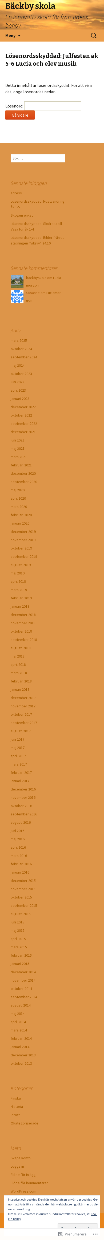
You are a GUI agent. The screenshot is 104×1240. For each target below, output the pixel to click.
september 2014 (24, 996)
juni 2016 (17, 830)
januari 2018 (20, 689)
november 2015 (23, 888)
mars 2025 (19, 340)
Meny (10, 35)
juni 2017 (17, 739)
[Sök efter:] (94, 35)
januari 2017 (20, 780)
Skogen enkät (22, 215)
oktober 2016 (21, 805)
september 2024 (24, 357)
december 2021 (23, 431)
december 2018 (23, 614)
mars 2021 (19, 456)
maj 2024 (18, 365)
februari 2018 (21, 681)
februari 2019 (21, 598)
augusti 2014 (21, 1005)
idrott (15, 1114)
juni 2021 (17, 440)
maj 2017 (18, 747)
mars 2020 (19, 506)
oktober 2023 (21, 373)
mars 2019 (19, 589)
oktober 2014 (21, 988)
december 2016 (23, 789)
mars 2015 (19, 947)
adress (16, 193)
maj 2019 (18, 573)
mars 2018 (19, 672)
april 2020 (18, 498)
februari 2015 (21, 955)
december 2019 (23, 531)
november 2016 (23, 797)
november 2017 (23, 706)
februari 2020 (21, 515)
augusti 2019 (21, 564)
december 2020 (23, 473)
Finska (16, 1098)
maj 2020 (18, 490)
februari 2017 (21, 772)
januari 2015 (20, 963)
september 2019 (24, 556)
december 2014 (23, 972)
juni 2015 (17, 922)
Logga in (17, 1166)
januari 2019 (20, 606)
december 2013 (23, 1055)
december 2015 (23, 880)
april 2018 (18, 664)
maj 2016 (18, 839)
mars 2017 (19, 764)
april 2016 (18, 847)
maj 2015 (18, 930)
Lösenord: (14, 106)
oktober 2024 (21, 348)
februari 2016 (21, 864)
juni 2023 (17, 382)
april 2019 (18, 581)
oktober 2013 (21, 1063)
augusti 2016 (21, 822)
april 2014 (18, 1021)
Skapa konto (21, 1158)
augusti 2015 (21, 913)
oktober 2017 (21, 714)
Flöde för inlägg (23, 1174)
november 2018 (23, 623)
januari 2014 (20, 1046)
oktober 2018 (21, 631)
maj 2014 (18, 1013)
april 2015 (18, 938)
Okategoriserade (24, 1123)
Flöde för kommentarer (29, 1182)
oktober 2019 (21, 548)
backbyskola (36, 277)
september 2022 (24, 423)
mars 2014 (19, 1030)
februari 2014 (21, 1038)
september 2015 (24, 905)
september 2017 (24, 722)
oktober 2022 (21, 415)
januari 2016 (20, 872)
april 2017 (18, 755)
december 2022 (23, 406)
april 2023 (18, 390)
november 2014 (23, 980)
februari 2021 (21, 465)
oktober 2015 (21, 897)
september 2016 (24, 814)
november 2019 (23, 539)
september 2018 (24, 639)
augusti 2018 (21, 647)
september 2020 (24, 481)
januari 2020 (20, 523)
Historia (17, 1106)
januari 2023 (20, 398)
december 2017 (23, 697)
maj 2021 (18, 448)
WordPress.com (23, 1191)
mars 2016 (19, 855)
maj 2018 (18, 656)
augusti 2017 (21, 731)
